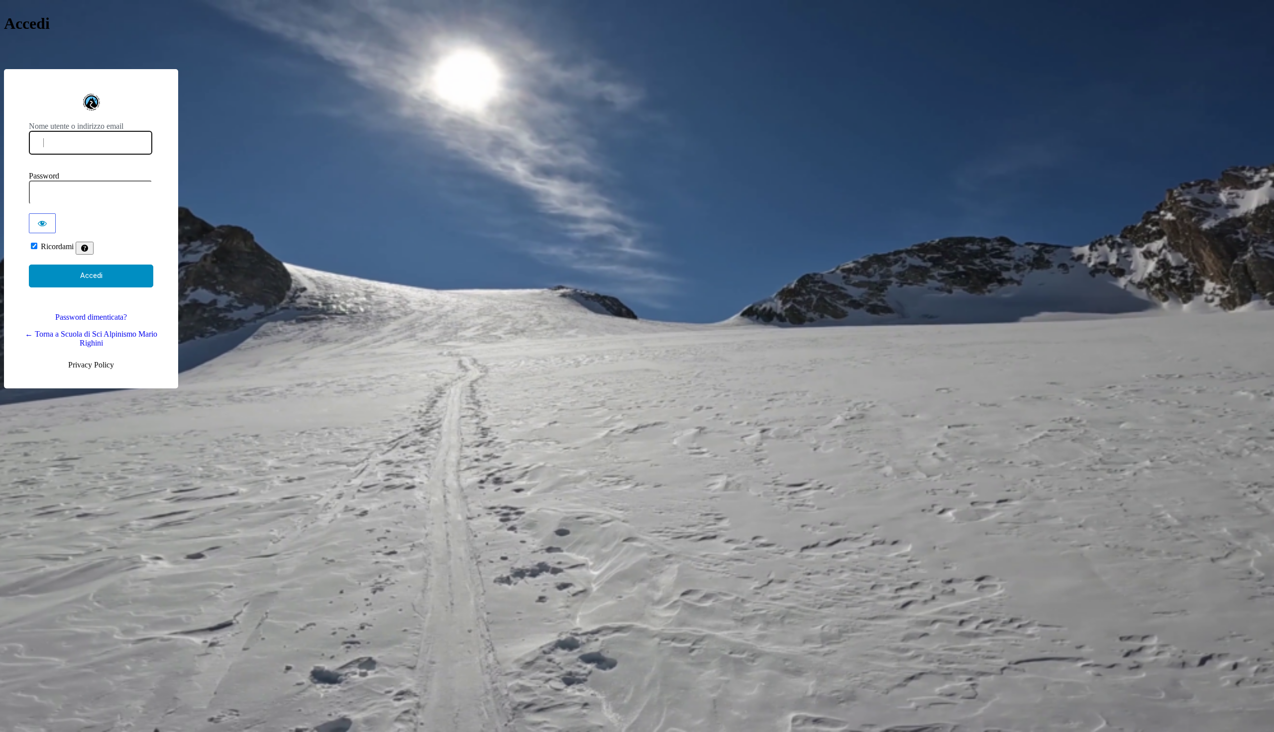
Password (44, 176)
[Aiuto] (85, 248)
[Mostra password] (42, 223)
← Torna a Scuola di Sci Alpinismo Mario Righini (91, 338)
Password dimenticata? (91, 317)
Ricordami (57, 246)
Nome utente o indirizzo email (76, 126)
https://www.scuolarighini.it (91, 102)
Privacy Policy (91, 365)
